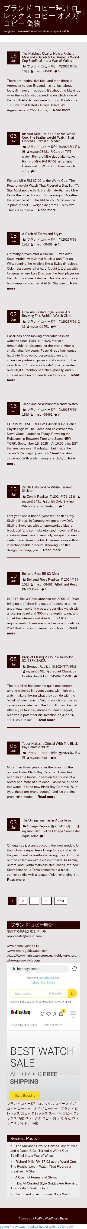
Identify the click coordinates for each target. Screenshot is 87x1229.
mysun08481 (43, 71)
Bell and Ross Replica (43, 579)
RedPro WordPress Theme (51, 1218)
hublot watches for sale (56, 1226)
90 (46, 901)
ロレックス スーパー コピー (52, 1113)
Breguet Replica (38, 666)
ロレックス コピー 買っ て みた (48, 1118)
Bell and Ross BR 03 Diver (40, 574)
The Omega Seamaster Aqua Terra (46, 820)
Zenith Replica (37, 496)
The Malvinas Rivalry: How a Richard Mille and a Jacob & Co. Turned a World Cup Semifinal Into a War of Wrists (50, 57)
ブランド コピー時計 (42, 66)
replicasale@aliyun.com (24, 936)
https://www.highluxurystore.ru (30, 955)
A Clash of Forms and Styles (42, 234)
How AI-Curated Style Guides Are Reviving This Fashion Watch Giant (46, 314)
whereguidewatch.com (23, 960)
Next (60, 901)
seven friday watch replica (19, 1226)
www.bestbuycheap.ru (23, 946)
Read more (62, 110)
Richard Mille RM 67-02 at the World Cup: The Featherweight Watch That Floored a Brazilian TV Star (48, 138)
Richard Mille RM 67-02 (39, 161)
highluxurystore (65, 955)
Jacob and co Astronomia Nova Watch (50, 404)
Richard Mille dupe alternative (54, 156)
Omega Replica (38, 826)
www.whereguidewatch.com (28, 950)
